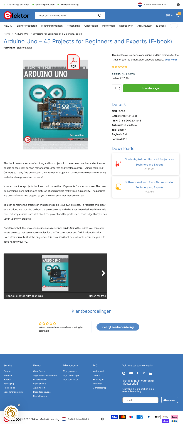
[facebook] (137, 373)
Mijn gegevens (70, 371)
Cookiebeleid (39, 383)
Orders (96, 375)
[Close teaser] (19, 405)
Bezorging (9, 383)
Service (8, 365)
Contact (8, 371)
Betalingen (98, 379)
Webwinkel (98, 371)
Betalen (7, 379)
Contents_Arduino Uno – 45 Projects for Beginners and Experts (149, 162)
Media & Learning (49, 419)
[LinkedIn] (150, 373)
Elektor (37, 365)
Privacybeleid (39, 379)
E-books (161, 25)
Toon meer (174, 26)
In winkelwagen (151, 88)
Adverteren (39, 387)
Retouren (97, 383)
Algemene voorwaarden (45, 375)
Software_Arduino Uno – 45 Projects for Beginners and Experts (149, 184)
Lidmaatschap (100, 387)
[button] (119, 66)
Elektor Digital (24, 47)
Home (7, 33)
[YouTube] (131, 373)
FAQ (95, 365)
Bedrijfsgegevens (42, 391)
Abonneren (169, 400)
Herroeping (9, 387)
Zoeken (100, 15)
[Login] (169, 15)
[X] (144, 373)
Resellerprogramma (13, 391)
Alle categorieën (26, 26)
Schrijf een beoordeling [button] (118, 327)
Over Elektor (39, 371)
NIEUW (8, 25)
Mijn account (70, 365)
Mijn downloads (70, 379)
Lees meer (171, 59)
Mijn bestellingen (71, 375)
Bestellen (8, 375)
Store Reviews (40, 396)
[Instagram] (123, 373)
